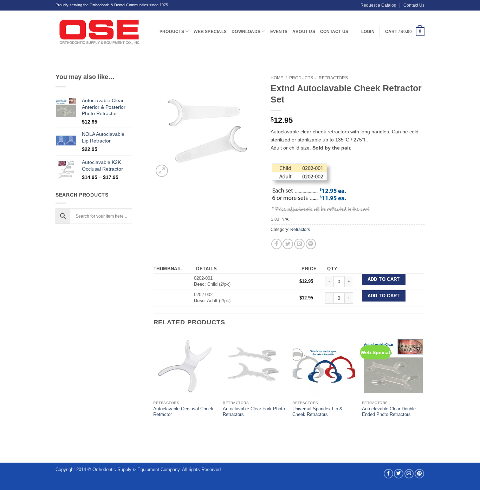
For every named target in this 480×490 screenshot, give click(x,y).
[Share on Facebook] (276, 244)
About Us (303, 31)
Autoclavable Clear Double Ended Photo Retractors (389, 411)
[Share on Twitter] (288, 244)
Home (277, 77)
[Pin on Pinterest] (311, 244)
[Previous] (154, 385)
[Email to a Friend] (299, 244)
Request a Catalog (378, 5)
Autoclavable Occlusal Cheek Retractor (183, 411)
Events (278, 31)
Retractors (333, 77)
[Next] (424, 385)
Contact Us (413, 5)
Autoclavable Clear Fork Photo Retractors (254, 411)
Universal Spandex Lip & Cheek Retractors (317, 411)
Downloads (246, 31)
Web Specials (210, 31)
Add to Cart (384, 279)
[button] (404, 31)
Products (172, 31)
